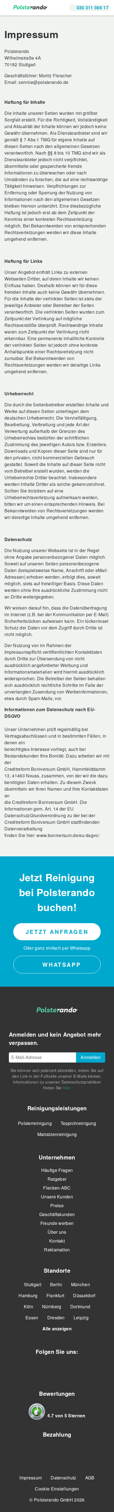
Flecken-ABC (57, 1188)
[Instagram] (48, 1368)
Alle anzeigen (57, 1328)
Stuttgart (32, 1284)
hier (66, 1087)
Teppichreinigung (78, 1123)
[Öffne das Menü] (7, 7)
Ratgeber (57, 1179)
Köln (28, 1306)
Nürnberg (51, 1306)
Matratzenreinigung (57, 1134)
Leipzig (81, 1317)
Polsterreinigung (35, 1123)
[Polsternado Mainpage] (30, 7)
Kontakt (57, 1241)
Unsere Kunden (57, 1196)
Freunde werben (57, 1223)
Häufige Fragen (57, 1170)
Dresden (56, 1317)
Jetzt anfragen (57, 932)
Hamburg (28, 1295)
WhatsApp (60, 964)
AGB (90, 1477)
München (80, 1284)
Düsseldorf (84, 1295)
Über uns (57, 1232)
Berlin (56, 1284)
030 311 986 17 (91, 7)
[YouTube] (65, 1368)
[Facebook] (30, 1368)
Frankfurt (55, 1295)
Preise (57, 1205)
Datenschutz (63, 1477)
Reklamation (57, 1249)
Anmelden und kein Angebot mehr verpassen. (55, 1038)
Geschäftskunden (57, 1214)
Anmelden (91, 1057)
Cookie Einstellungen (57, 1488)
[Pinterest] (83, 1368)
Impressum (30, 1477)
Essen (31, 1317)
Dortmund (80, 1306)
